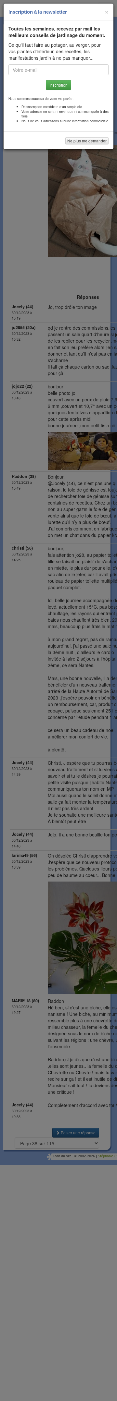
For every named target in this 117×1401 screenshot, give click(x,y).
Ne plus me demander (87, 140)
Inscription (58, 85)
